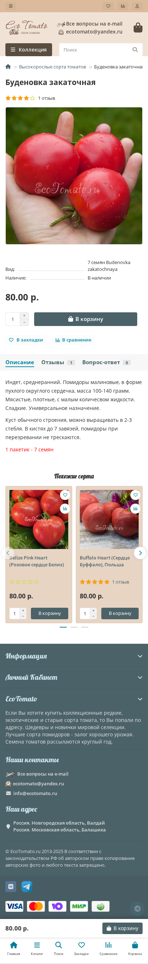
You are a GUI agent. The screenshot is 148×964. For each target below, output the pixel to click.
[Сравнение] (122, 6)
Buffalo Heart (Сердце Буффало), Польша (105, 561)
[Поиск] (135, 50)
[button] (8, 553)
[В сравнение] (65, 509)
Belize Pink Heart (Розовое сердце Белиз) (36, 561)
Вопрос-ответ (105, 362)
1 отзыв (45, 98)
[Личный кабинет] (137, 6)
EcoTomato (21, 698)
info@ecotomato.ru (35, 793)
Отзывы (56, 362)
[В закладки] (65, 495)
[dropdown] (10, 6)
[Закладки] (108, 6)
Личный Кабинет (31, 677)
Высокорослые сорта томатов (52, 66)
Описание (19, 362)
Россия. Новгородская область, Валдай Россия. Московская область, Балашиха (59, 826)
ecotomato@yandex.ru (38, 783)
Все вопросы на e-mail (94, 23)
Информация (26, 655)
